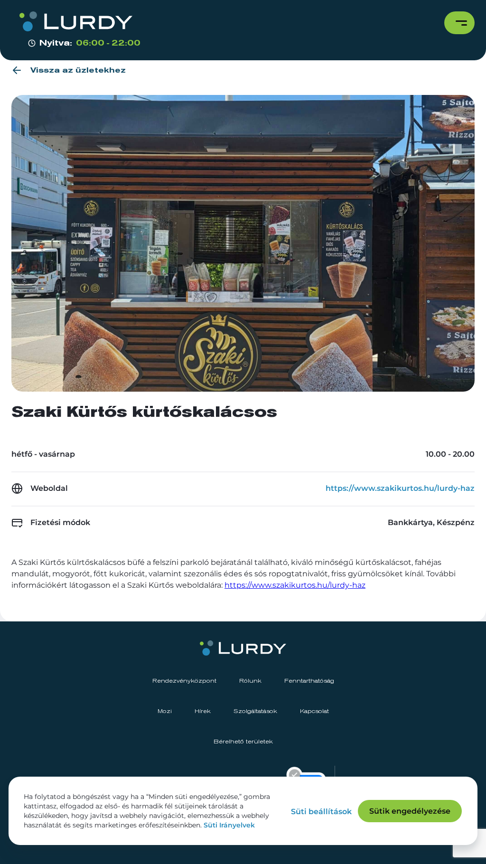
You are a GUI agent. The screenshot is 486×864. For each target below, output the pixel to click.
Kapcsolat (314, 711)
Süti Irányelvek (229, 825)
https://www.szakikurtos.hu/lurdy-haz (400, 488)
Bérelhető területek (243, 742)
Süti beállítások (321, 811)
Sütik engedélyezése (409, 811)
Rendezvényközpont (184, 681)
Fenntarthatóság (309, 681)
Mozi (165, 711)
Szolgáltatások (255, 711)
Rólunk (250, 681)
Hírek (203, 711)
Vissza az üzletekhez (78, 70)
